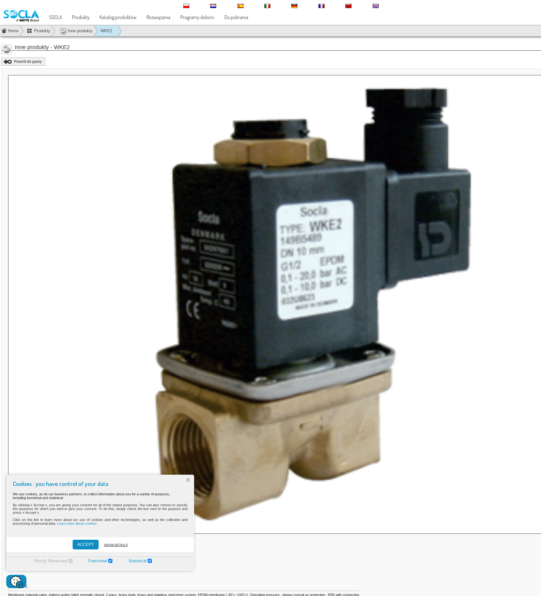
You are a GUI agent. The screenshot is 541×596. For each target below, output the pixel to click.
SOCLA (55, 17)
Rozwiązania (158, 17)
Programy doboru (197, 17)
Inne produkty (80, 30)
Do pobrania (236, 17)
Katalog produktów (118, 17)
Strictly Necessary (50, 560)
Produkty (81, 17)
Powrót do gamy (28, 61)
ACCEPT (85, 544)
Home (13, 30)
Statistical (137, 560)
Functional (97, 560)
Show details (116, 545)
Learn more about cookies (77, 523)
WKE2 (106, 30)
